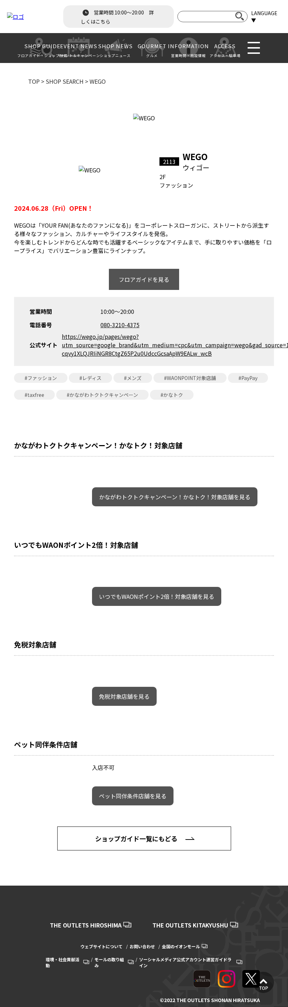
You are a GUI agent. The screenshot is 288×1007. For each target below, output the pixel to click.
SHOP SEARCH (65, 81)
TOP (34, 81)
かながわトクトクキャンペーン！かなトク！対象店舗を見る (174, 497)
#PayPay (247, 377)
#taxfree (34, 394)
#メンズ (133, 377)
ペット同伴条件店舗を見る (132, 796)
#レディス (90, 377)
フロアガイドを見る (144, 279)
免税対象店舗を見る (124, 696)
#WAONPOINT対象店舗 (190, 377)
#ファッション (41, 377)
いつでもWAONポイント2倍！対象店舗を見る (156, 596)
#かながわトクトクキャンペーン (102, 394)
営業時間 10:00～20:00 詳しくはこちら (117, 17)
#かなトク (172, 394)
